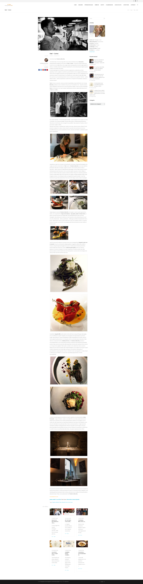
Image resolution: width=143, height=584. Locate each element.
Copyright (133, 4)
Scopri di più (92, 51)
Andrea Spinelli (75, 499)
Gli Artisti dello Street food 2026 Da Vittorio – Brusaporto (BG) (99, 85)
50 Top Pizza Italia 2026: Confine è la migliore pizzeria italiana (99, 69)
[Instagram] (135, 1)
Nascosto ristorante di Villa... (55, 522)
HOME (75, 4)
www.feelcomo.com (54, 496)
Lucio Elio (55, 499)
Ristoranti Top (56, 55)
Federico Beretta (55, 502)
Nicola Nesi (69, 499)
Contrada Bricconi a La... (81, 521)
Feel (60, 502)
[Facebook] (134, 1)
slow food (70, 502)
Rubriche (97, 4)
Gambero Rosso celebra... (67, 554)
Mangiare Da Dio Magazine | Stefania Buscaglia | (50, 581)
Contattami (126, 4)
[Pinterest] (137, 1)
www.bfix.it (67, 581)
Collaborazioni (109, 4)
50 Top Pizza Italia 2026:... (68, 521)
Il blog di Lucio (118, 4)
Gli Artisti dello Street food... (55, 554)
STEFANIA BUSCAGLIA (89, 4)
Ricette (102, 4)
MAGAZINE (80, 4)
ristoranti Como (65, 502)
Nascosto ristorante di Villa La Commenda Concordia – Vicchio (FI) (99, 61)
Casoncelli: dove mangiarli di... (82, 554)
